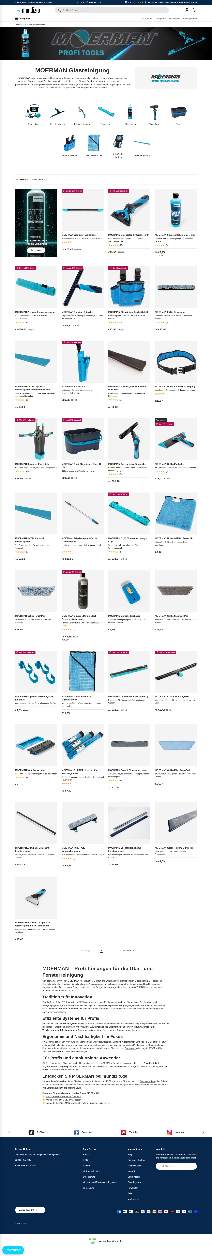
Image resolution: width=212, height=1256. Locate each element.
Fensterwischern (147, 1081)
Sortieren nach (22, 179)
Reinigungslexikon (136, 1160)
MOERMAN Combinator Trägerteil (172, 696)
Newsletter (133, 1187)
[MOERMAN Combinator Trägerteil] (176, 672)
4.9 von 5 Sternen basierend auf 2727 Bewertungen (172, 2)
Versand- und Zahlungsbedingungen (100, 1182)
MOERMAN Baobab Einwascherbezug (127, 770)
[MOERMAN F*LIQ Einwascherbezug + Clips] (129, 513)
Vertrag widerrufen (91, 1171)
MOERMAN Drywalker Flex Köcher (32, 464)
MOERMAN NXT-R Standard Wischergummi (29, 540)
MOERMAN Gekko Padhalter (169, 464)
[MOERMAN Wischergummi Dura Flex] (176, 823)
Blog (130, 1154)
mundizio (24, 1224)
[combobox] (112, 10)
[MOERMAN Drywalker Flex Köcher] (36, 439)
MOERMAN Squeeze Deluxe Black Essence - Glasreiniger (79, 617)
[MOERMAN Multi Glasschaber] (36, 745)
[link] (84, 950)
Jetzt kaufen (36, 250)
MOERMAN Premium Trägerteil (77, 312)
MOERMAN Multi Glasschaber (30, 770)
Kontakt (86, 1154)
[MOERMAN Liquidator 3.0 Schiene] (83, 210)
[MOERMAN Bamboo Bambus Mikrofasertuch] (83, 672)
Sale (130, 1193)
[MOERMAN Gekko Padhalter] (176, 439)
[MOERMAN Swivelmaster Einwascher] (129, 439)
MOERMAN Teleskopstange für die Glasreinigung (79, 540)
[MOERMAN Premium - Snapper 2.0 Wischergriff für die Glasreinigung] (36, 898)
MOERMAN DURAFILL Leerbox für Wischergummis (79, 772)
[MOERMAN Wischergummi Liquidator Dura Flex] (129, 362)
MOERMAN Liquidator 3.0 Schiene (79, 235)
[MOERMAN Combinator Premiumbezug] (129, 672)
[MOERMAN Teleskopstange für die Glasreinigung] (83, 513)
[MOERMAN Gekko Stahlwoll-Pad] (176, 591)
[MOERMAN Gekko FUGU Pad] (36, 591)
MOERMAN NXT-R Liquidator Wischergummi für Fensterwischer (32, 388)
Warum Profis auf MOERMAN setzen (63, 1100)
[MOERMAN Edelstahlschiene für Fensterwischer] (129, 823)
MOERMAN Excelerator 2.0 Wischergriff (128, 235)
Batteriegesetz (134, 1182)
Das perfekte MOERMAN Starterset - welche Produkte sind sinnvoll (77, 1103)
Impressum (88, 1187)
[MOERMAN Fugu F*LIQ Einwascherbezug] (83, 823)
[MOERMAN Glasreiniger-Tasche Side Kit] (129, 287)
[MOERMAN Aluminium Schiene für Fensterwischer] (36, 823)
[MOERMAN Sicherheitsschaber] (129, 591)
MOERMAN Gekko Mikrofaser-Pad (172, 770)
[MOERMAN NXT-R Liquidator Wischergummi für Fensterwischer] (36, 362)
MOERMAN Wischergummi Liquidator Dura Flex (127, 388)
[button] (195, 10)
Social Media (134, 1176)
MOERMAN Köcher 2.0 (73, 386)
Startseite (18, 24)
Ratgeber (161, 18)
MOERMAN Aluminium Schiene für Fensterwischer (32, 849)
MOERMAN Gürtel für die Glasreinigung (175, 386)
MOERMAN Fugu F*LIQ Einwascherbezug (74, 849)
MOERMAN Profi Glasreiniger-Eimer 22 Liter (81, 466)
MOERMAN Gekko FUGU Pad (30, 616)
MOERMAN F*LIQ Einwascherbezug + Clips (127, 540)
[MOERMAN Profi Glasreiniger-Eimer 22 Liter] (83, 439)
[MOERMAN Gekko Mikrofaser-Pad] (176, 745)
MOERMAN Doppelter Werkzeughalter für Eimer (34, 698)
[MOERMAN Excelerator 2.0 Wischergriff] (129, 210)
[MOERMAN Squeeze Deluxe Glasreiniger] (176, 210)
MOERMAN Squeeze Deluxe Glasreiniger (175, 235)
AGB (85, 1160)
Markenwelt (147, 18)
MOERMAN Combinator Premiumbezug (128, 696)
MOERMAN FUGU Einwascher (170, 312)
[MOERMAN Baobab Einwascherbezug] (129, 745)
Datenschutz (89, 1176)
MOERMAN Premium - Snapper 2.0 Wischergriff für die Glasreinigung (32, 924)
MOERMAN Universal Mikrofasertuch (174, 538)
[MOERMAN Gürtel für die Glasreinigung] (176, 362)
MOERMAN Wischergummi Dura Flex (174, 848)
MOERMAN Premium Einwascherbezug (35, 312)
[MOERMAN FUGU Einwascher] (176, 287)
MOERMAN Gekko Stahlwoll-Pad (171, 616)
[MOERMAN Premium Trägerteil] (83, 287)
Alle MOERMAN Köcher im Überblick (63, 1096)
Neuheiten (174, 18)
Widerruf (87, 1165)
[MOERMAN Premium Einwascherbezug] (36, 287)
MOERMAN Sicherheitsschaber (124, 616)
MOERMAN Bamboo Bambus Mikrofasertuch (76, 698)
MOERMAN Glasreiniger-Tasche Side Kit (128, 312)
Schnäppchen (190, 18)
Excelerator (130, 1048)
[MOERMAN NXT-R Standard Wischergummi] (36, 513)
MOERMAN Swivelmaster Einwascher (127, 464)
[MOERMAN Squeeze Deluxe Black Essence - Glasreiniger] (83, 591)
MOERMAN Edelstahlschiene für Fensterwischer (124, 849)
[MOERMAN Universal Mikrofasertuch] (176, 513)
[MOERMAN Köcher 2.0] (83, 362)
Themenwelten (134, 1165)
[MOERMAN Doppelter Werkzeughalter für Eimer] (36, 672)
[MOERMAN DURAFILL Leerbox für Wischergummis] (83, 745)
